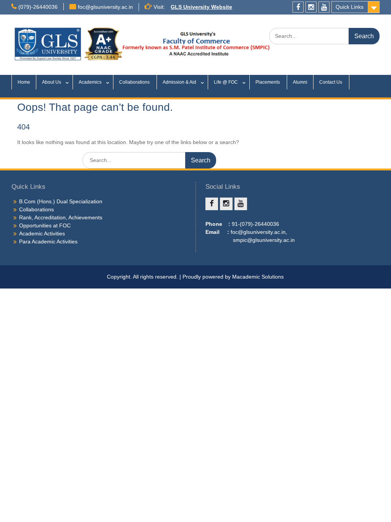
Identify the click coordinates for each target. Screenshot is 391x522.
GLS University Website (201, 7)
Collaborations (135, 82)
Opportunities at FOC (45, 225)
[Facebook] (298, 7)
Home (24, 82)
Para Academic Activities (48, 241)
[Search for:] (324, 36)
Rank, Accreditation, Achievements (60, 217)
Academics (90, 82)
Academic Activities (42, 233)
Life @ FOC (226, 82)
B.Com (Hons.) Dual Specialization (60, 201)
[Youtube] (324, 7)
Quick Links (350, 7)
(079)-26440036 (38, 7)
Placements (268, 82)
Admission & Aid (179, 82)
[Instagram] (311, 7)
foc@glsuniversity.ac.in (105, 7)
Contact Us (331, 82)
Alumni (300, 82)
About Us (51, 82)
